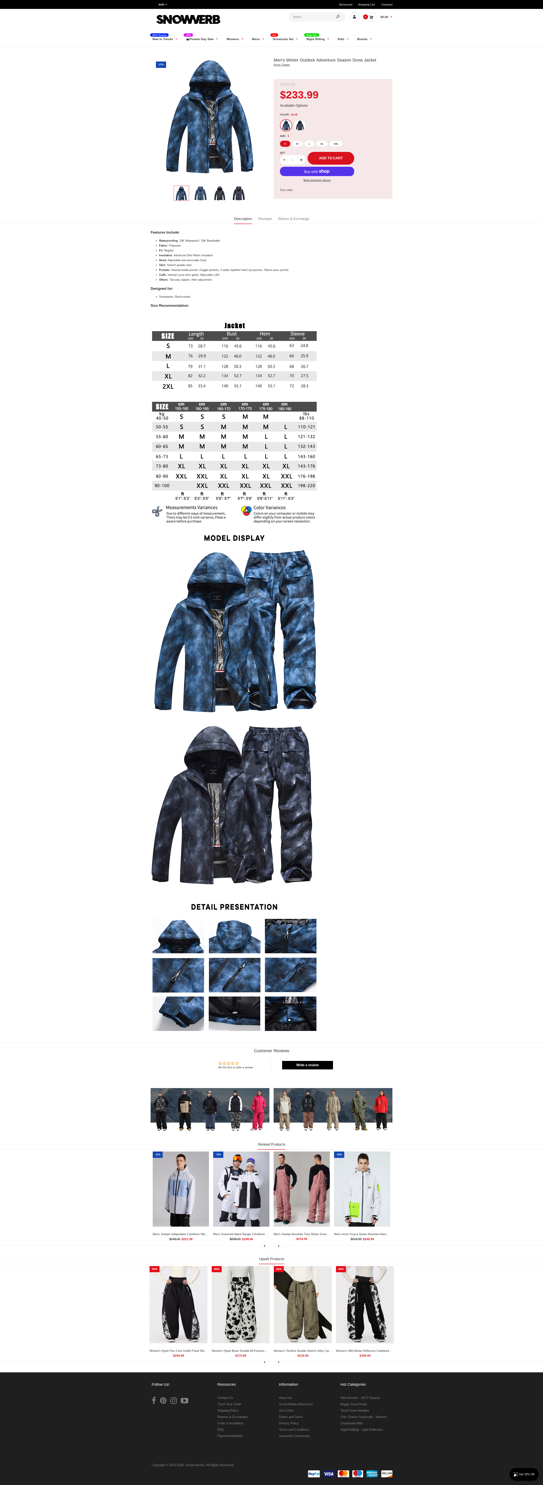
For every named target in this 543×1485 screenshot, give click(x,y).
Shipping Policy (228, 1410)
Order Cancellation (230, 1423)
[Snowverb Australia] (188, 25)
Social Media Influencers (296, 1404)
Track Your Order (229, 1404)
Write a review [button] (307, 1065)
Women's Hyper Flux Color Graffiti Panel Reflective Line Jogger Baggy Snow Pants (201, 1350)
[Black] (300, 125)
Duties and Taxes (291, 1417)
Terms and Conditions (294, 1429)
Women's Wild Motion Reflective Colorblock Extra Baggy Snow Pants (378, 1350)
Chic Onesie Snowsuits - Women (363, 1417)
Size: (284, 136)
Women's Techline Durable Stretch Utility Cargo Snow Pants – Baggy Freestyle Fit (324, 1350)
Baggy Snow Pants (353, 1404)
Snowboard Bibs (351, 1423)
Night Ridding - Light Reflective (361, 1429)
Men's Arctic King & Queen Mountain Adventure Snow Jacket (371, 1234)
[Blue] (286, 125)
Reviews (265, 219)
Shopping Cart (366, 4)
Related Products (271, 1144)
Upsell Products (271, 1259)
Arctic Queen (282, 64)
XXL (336, 144)
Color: (289, 114)
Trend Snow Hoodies (354, 1410)
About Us (285, 1398)
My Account (345, 4)
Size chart (286, 190)
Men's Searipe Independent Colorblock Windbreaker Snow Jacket (193, 1234)
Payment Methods (230, 1436)
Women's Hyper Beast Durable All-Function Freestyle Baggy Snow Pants (256, 1350)
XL (321, 144)
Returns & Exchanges (232, 1417)
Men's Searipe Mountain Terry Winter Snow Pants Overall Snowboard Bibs (319, 1234)
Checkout (386, 4)
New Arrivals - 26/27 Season (360, 1398)
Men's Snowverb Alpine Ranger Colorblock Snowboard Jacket (250, 1234)
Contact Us (225, 1398)
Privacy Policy (289, 1423)
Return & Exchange (293, 219)
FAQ (220, 1429)
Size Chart (286, 1410)
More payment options (317, 180)
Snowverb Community (294, 1436)
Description (243, 219)
